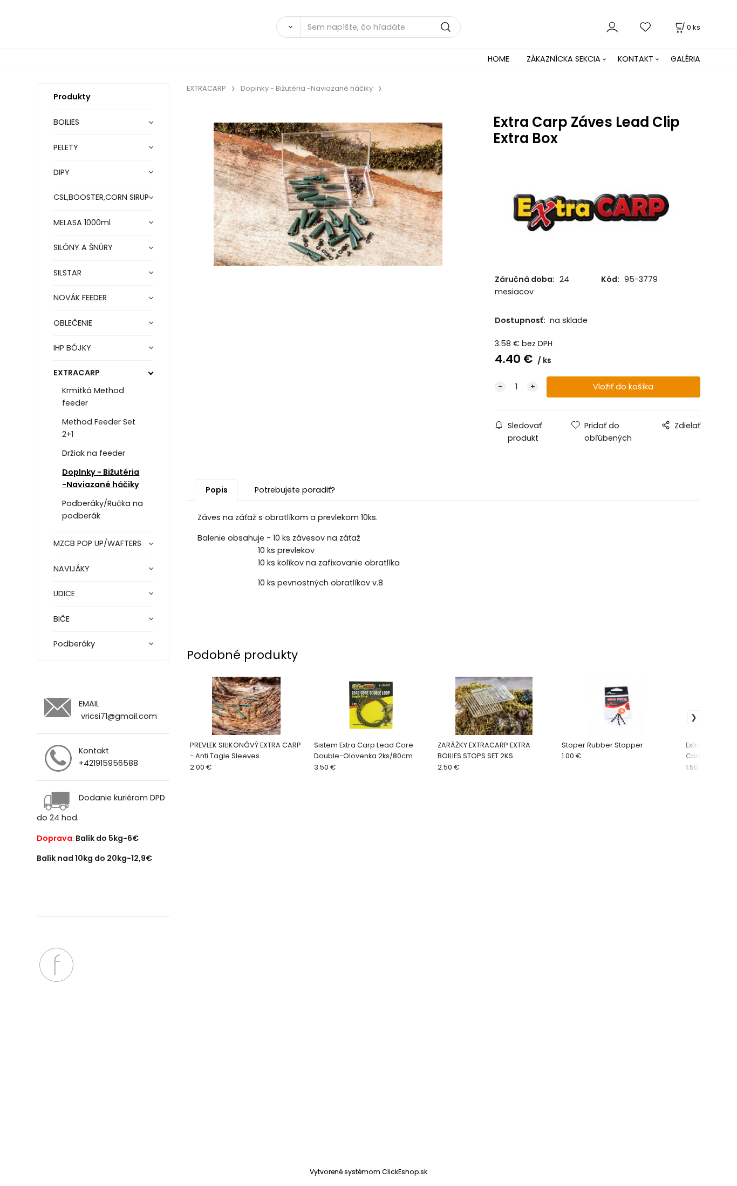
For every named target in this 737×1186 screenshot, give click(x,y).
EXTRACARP (76, 372)
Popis (217, 489)
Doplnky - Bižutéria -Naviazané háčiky (100, 478)
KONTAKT (635, 58)
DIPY (61, 172)
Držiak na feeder (93, 453)
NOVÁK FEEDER (80, 297)
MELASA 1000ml (82, 222)
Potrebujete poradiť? (295, 489)
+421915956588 (108, 763)
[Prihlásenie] (612, 26)
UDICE (64, 593)
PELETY (65, 147)
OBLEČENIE (72, 323)
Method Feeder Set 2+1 (98, 428)
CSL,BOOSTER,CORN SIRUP (101, 197)
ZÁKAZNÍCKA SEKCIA (563, 58)
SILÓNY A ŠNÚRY (83, 247)
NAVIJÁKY (71, 568)
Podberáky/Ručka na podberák (102, 509)
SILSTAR (67, 272)
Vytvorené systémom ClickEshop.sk (368, 1171)
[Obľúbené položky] (646, 26)
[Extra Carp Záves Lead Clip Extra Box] (328, 198)
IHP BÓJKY (72, 347)
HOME (498, 58)
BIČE (61, 619)
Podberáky (74, 643)
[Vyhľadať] (288, 27)
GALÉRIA (685, 58)
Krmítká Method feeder (93, 396)
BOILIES (66, 122)
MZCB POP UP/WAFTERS (97, 543)
